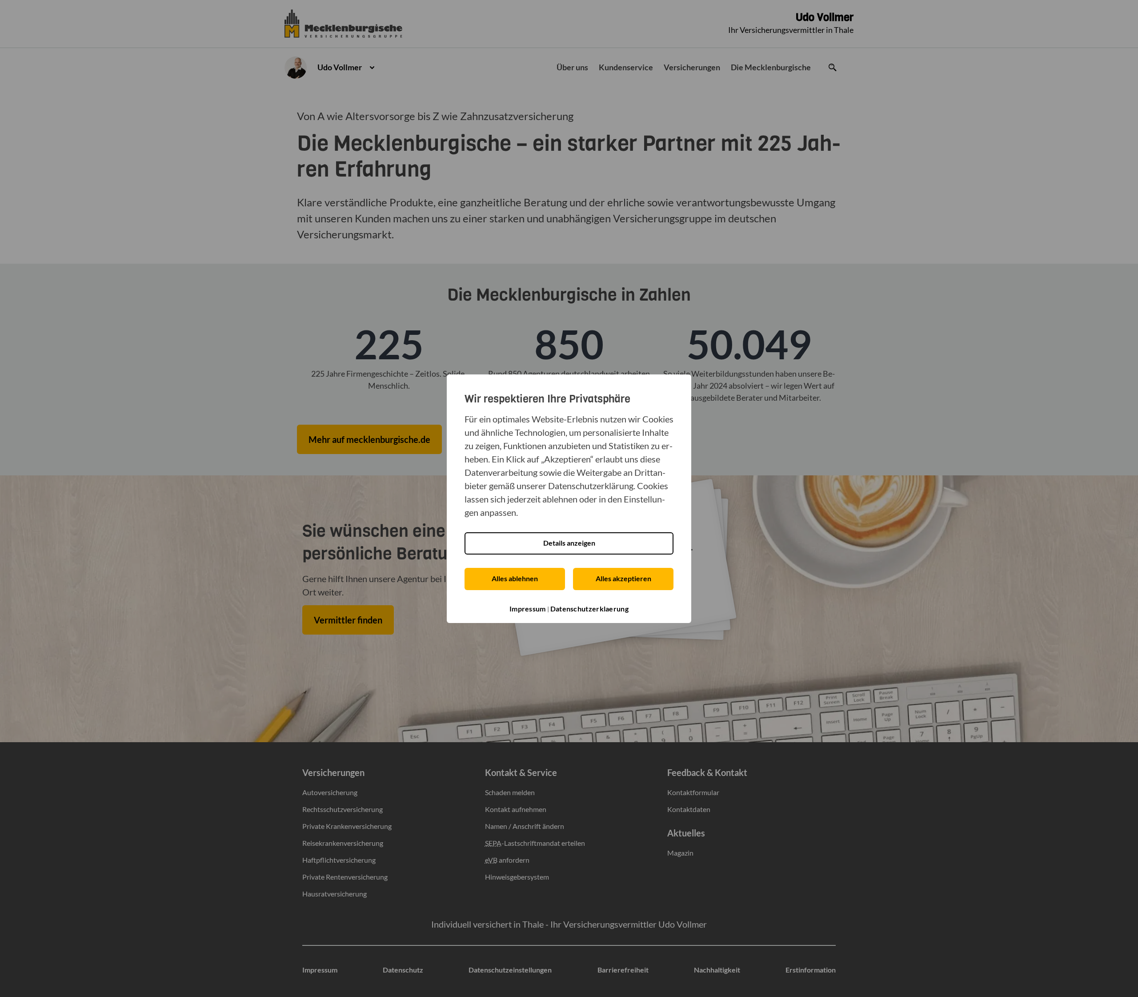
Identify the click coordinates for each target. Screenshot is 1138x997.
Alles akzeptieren (623, 578)
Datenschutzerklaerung (589, 608)
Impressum (527, 608)
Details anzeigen (569, 543)
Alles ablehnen (515, 578)
